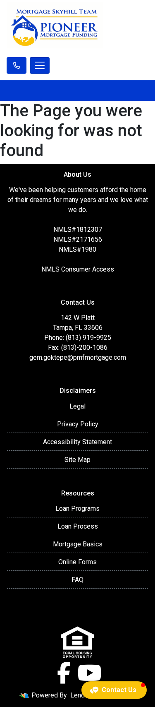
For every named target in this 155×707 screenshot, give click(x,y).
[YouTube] (89, 673)
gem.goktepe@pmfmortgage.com (77, 357)
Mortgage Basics (78, 544)
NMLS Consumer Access (77, 269)
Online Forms (77, 562)
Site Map (77, 460)
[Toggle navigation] (40, 65)
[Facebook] (64, 673)
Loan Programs (77, 508)
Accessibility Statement (77, 442)
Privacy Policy (77, 424)
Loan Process (77, 526)
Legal (77, 406)
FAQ (77, 580)
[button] (114, 690)
